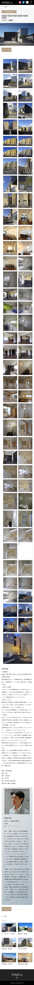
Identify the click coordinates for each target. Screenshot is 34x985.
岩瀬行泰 (9, 15)
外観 (25, 15)
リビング (20, 15)
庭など (4, 17)
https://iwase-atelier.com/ (14, 826)
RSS (17, 977)
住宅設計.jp (17, 974)
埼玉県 (5, 916)
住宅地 (15, 15)
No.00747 (4, 15)
